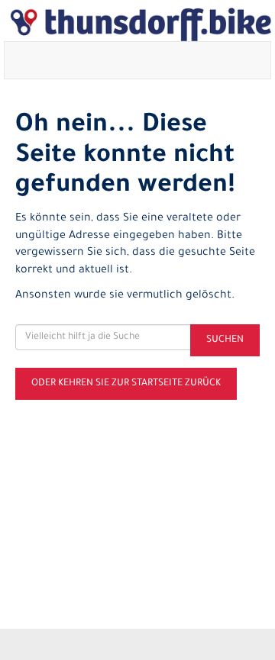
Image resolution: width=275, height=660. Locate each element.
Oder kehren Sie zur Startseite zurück (126, 383)
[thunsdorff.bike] (140, 24)
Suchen (225, 340)
